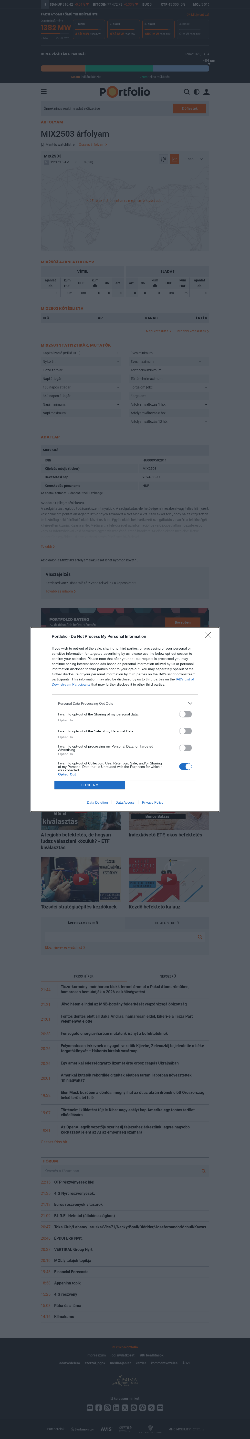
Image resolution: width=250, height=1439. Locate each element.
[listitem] (125, 703)
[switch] (185, 714)
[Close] (209, 636)
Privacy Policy (152, 802)
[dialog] (125, 719)
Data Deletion (97, 802)
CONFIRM (90, 785)
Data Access (125, 802)
